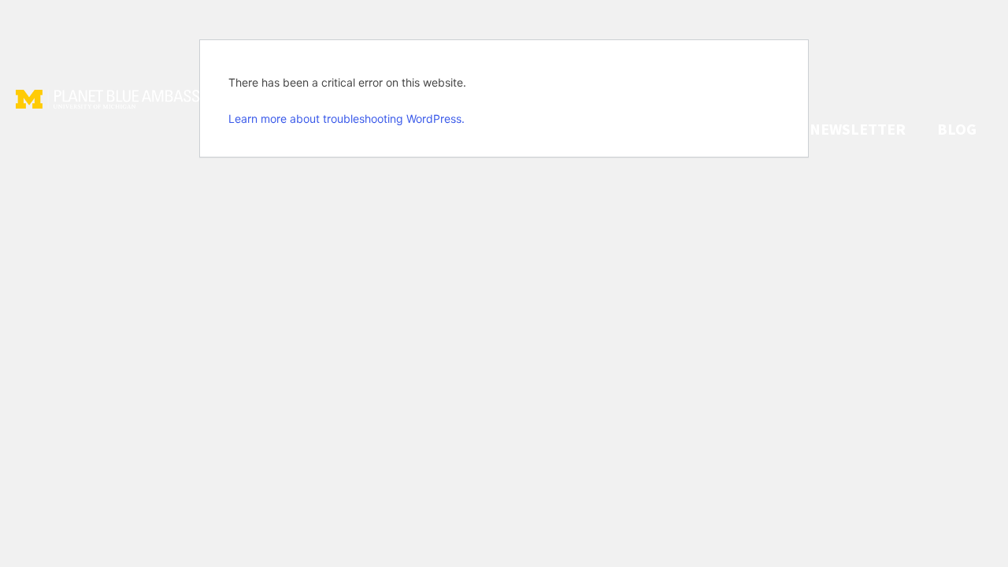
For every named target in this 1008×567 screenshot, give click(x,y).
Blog (956, 129)
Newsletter (858, 129)
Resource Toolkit (706, 129)
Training (566, 129)
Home (477, 129)
